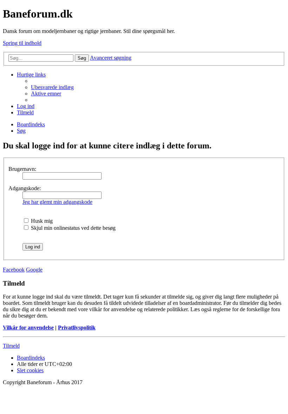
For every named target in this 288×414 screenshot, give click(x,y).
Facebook (14, 270)
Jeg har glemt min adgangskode (57, 202)
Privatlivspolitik (77, 327)
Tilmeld (11, 346)
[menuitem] (52, 87)
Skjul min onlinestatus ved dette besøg (73, 228)
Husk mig (41, 221)
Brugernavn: (22, 169)
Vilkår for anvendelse (28, 327)
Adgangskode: (24, 188)
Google (34, 270)
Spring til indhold (22, 43)
